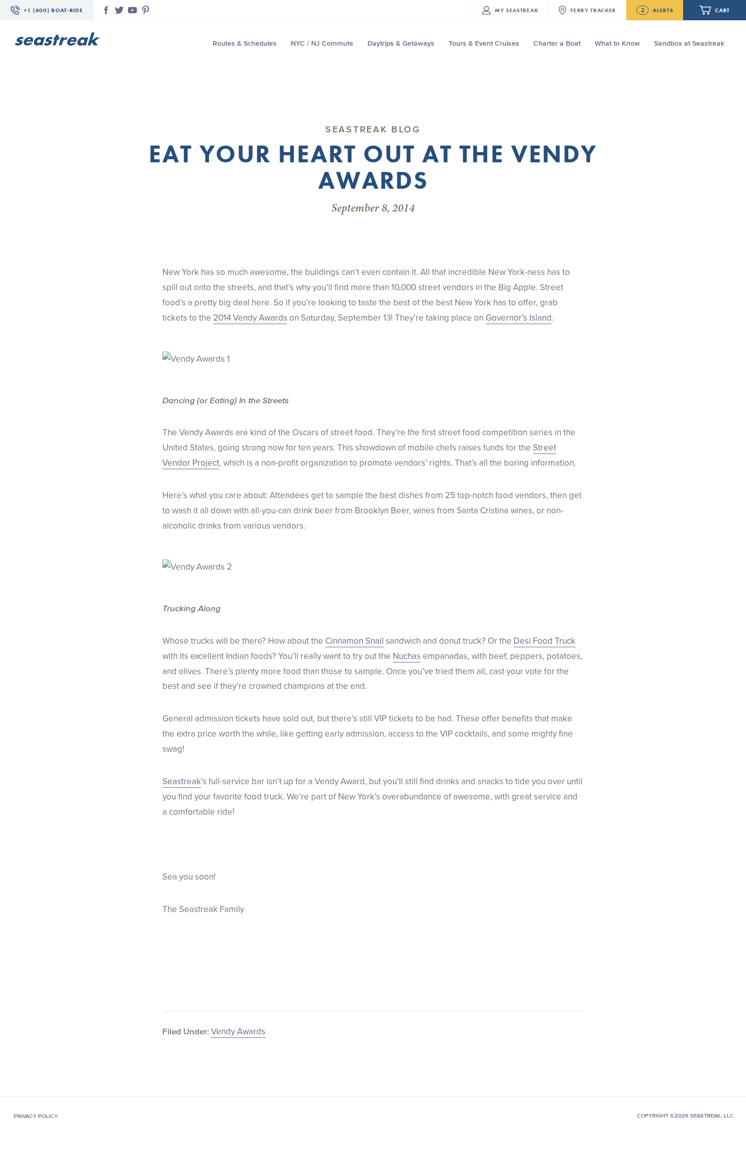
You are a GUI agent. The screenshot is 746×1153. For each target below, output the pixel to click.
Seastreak (181, 781)
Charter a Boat (557, 43)
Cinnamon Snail (354, 641)
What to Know (617, 43)
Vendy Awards (238, 1031)
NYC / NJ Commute (322, 43)
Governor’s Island (519, 317)
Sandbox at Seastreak (689, 43)
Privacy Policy (36, 1116)
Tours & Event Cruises (484, 43)
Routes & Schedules (245, 43)
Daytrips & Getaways (400, 43)
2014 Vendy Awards (250, 317)
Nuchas (407, 656)
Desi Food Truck (544, 641)
